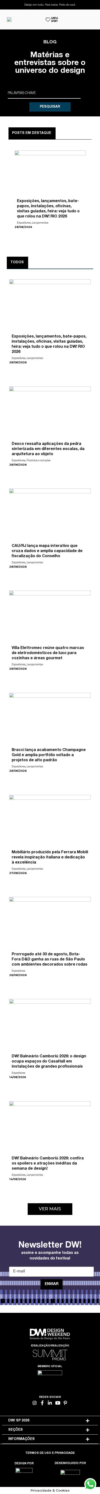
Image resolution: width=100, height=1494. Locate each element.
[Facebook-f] (42, 1403)
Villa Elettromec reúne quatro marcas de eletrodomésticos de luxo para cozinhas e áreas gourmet (48, 653)
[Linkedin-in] (50, 1403)
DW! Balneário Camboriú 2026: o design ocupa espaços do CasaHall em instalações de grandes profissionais (49, 1062)
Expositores (24, 222)
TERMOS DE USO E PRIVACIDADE (50, 1453)
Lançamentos (40, 222)
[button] (50, 1209)
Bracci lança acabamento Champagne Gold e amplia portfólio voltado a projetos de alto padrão (49, 755)
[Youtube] (57, 1403)
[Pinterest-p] (65, 1403)
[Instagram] (35, 1403)
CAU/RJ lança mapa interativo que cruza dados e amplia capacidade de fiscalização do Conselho (47, 551)
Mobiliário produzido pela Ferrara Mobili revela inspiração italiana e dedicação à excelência (50, 858)
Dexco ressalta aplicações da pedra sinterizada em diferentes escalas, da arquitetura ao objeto (48, 449)
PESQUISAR (50, 107)
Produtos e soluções (38, 460)
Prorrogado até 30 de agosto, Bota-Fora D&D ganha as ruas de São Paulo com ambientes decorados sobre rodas (49, 960)
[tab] (50, 1420)
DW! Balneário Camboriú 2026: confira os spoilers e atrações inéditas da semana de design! (48, 1164)
